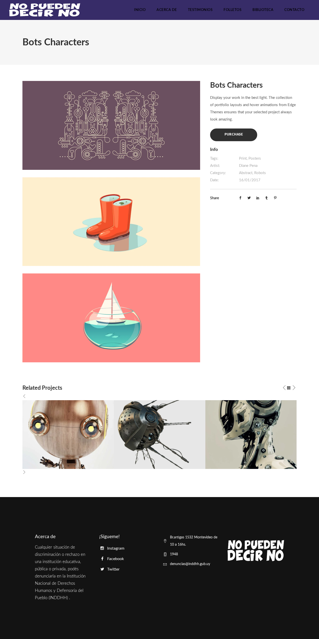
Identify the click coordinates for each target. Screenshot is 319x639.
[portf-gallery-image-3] (111, 318)
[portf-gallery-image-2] (111, 221)
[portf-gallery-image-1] (111, 125)
